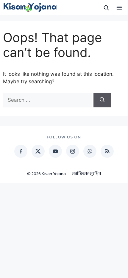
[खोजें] (106, 7)
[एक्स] (38, 151)
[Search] (102, 100)
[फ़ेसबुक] (20, 151)
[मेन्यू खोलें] (119, 7)
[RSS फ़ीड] (107, 151)
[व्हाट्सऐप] (89, 151)
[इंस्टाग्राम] (72, 151)
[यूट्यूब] (55, 151)
